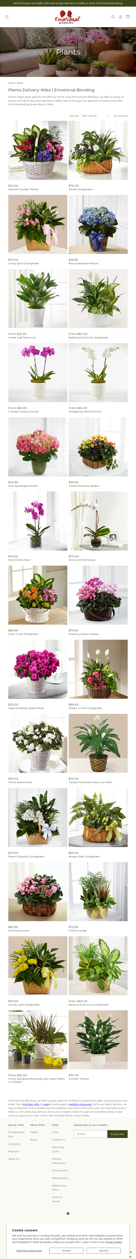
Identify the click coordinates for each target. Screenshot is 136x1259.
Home (11, 83)
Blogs (33, 1139)
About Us (13, 1158)
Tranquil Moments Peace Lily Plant (90, 782)
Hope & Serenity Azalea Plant (26, 708)
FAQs (55, 1132)
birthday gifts (31, 1104)
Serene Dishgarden (81, 189)
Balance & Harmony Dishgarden (89, 1004)
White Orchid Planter (82, 559)
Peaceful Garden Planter (23, 189)
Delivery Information (59, 1161)
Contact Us (58, 1139)
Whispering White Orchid (85, 411)
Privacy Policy (113, 1242)
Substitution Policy (59, 1187)
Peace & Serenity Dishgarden (26, 856)
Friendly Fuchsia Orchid (23, 411)
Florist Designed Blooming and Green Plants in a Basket (36, 1080)
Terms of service (57, 1199)
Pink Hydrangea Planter (23, 485)
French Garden (78, 930)
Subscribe (117, 1134)
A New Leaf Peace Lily (22, 337)
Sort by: (74, 115)
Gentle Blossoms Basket (84, 485)
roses (46, 1104)
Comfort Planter (79, 1078)
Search (34, 1132)
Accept (66, 1250)
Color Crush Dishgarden (23, 634)
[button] (7, 16)
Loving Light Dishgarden (24, 1004)
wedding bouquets (80, 1104)
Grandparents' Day (16, 1134)
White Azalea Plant (20, 782)
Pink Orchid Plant (19, 559)
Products (13, 1151)
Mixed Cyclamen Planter (84, 634)
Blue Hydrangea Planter (84, 263)
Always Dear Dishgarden (84, 856)
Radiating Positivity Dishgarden (89, 337)
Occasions (14, 1143)
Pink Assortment (18, 930)
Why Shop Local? (58, 1149)
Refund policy (60, 1178)
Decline (103, 1250)
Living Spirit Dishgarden (23, 263)
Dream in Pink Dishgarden (85, 708)
